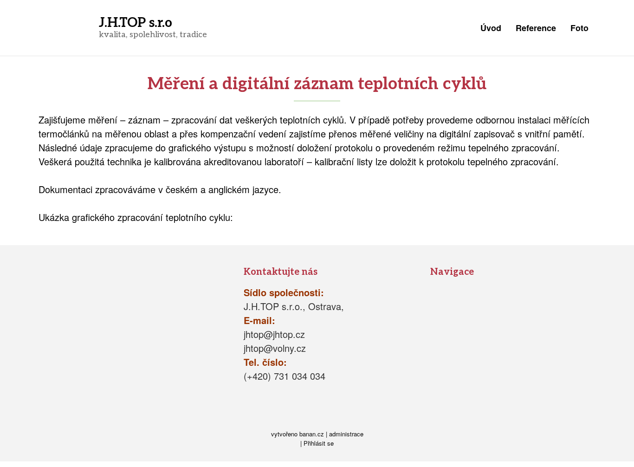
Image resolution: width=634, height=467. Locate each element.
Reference (536, 28)
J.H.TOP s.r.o (135, 23)
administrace (346, 433)
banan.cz (311, 433)
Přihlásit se (319, 443)
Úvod (490, 28)
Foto (579, 28)
